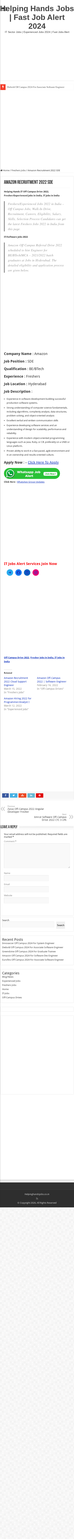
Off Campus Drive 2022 (16, 657)
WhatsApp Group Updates (31, 482)
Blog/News (7, 976)
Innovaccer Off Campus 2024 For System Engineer (28, 943)
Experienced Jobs (11, 981)
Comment (10, 841)
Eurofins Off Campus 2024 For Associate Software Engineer (33, 959)
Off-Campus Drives (12, 997)
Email (7, 884)
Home (6, 170)
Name (7, 873)
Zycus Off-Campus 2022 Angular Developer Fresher (26, 809)
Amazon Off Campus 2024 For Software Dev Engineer (30, 955)
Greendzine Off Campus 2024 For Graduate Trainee (29, 951)
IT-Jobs (5, 993)
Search (5, 920)
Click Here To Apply (43, 462)
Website (8, 895)
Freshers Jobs (18, 170)
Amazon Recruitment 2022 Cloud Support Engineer (16, 682)
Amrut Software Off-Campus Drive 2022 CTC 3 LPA (50, 817)
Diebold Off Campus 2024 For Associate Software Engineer (35, 87)
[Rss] (37, 1198)
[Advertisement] (37, 57)
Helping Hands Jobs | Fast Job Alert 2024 (37, 17)
